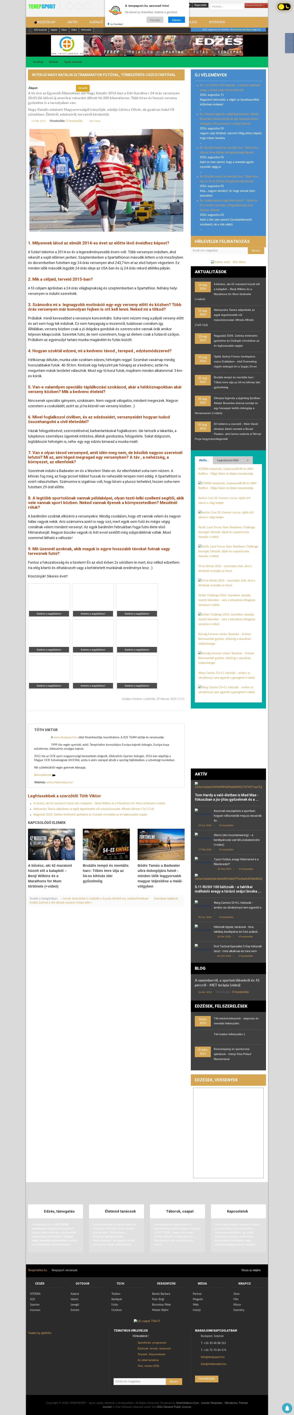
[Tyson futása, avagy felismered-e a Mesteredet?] (203, 862)
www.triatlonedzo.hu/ (59, 782)
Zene (236, 1294)
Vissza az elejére (251, 1270)
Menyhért (238, 30)
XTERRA (35, 1294)
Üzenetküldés (206, 1378)
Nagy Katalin (60, 717)
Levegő (75, 1304)
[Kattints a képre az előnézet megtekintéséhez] (106, 180)
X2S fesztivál (40, 30)
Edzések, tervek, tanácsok (154, 1348)
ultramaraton (82, 717)
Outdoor (116, 1310)
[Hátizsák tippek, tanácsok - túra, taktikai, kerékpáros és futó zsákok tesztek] (203, 930)
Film (236, 1299)
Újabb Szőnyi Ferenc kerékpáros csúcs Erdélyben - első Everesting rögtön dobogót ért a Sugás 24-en (235, 361)
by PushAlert (117, 24)
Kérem (176, 20)
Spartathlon (119, 717)
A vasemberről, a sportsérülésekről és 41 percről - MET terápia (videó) (227, 983)
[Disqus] (106, 965)
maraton (101, 717)
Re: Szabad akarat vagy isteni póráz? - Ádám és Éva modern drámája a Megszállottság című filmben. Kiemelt (228, 205)
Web (196, 1304)
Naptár (54, 30)
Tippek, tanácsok (73, 62)
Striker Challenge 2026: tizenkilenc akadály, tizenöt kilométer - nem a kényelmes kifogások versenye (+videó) (226, 600)
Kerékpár (116, 1299)
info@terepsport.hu (213, 1357)
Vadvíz (74, 1299)
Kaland (75, 1294)
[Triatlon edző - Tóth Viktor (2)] (228, 262)
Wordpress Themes (236, 1403)
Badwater (138, 717)
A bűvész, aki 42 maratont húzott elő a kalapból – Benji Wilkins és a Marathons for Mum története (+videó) (99, 803)
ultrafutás (157, 717)
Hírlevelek (86, 30)
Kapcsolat (200, 5)
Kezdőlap (38, 62)
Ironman (35, 1310)
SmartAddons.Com (187, 1403)
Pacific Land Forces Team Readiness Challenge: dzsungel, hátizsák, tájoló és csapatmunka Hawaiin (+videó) (226, 532)
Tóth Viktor (95, 121)
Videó (74, 30)
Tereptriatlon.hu (37, 1270)
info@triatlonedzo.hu (213, 1364)
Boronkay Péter (161, 1304)
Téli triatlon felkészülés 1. (230, 1034)
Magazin (198, 1299)
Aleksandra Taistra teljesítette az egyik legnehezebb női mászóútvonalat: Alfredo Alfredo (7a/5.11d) (93, 809)
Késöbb (155, 20)
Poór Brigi (158, 1299)
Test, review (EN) (148, 1365)
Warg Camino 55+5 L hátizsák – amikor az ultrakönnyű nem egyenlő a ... (237, 907)
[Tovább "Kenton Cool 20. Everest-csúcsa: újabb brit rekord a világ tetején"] (228, 514)
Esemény (238, 1310)
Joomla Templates (211, 1403)
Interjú (197, 1310)
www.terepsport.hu (65, 737)
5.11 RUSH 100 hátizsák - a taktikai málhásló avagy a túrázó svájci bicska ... (228, 889)
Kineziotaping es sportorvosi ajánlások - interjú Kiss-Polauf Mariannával (232, 1054)
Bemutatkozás (43, 775)
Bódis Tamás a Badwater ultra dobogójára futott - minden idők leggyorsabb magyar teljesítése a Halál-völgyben (160, 876)
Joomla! (107, 1407)
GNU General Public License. (174, 1407)
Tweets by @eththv (40, 1333)
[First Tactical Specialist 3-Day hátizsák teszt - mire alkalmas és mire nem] (203, 949)
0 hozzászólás (74, 121)
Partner (197, 1294)
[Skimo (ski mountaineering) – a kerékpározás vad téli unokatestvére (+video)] (203, 838)
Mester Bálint (160, 1310)
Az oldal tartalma (148, 1360)
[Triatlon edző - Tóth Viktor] (147, 45)
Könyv (237, 1304)
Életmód (53, 62)
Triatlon (115, 1294)
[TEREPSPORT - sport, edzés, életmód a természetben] (42, 6)
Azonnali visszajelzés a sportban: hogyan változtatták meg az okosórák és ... (238, 815)
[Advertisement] (228, 739)
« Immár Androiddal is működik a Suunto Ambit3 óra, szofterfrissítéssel (105, 898)
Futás (114, 1304)
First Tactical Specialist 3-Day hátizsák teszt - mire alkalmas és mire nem (238, 949)
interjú (42, 717)
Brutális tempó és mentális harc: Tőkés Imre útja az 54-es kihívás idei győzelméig (237, 382)
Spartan (35, 1304)
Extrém (75, 1310)
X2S (32, 1299)
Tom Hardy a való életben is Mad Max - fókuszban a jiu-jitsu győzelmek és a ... (227, 797)
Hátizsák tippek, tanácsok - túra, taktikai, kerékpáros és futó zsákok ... (237, 929)
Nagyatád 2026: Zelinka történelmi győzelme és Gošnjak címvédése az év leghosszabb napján (90, 814)
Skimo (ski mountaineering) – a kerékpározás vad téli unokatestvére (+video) (237, 840)
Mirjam (248, 30)
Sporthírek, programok (152, 1342)
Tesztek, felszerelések (151, 1354)
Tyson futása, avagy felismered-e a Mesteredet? (236, 862)
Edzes (64, 30)
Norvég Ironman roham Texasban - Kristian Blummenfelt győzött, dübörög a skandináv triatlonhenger (224, 639)
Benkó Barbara (161, 1294)
